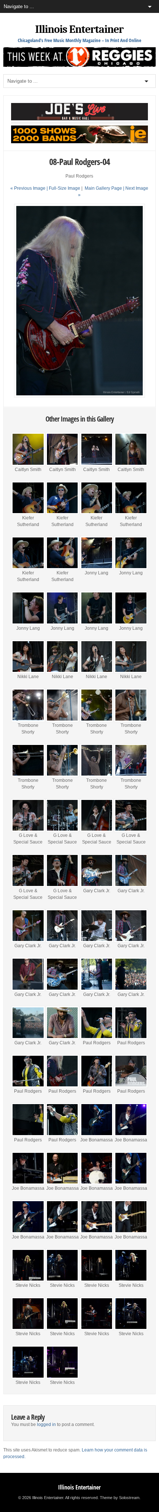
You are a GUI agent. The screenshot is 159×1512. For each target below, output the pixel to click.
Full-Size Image (64, 188)
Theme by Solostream (119, 1497)
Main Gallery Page (103, 188)
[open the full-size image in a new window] (79, 396)
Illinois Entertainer (79, 29)
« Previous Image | (29, 188)
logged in (46, 1424)
